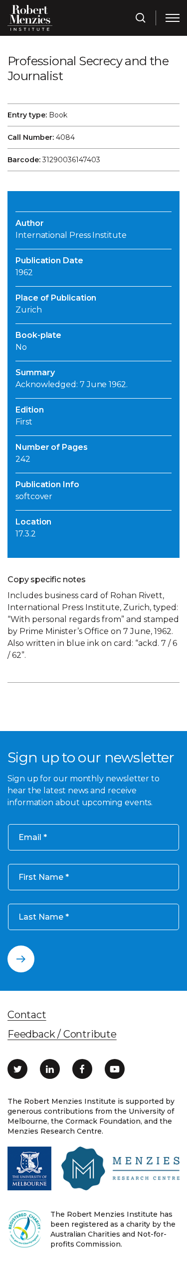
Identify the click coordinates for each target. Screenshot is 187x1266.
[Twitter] (17, 1069)
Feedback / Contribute (62, 1034)
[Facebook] (82, 1069)
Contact (26, 1015)
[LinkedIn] (50, 1069)
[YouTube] (115, 1069)
